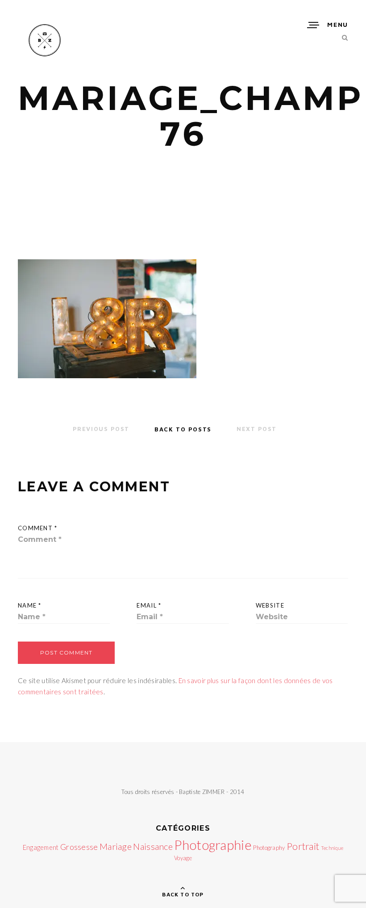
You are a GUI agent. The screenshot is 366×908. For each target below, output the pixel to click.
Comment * (38, 528)
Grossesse (79, 847)
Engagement (41, 847)
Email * (149, 605)
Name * (30, 605)
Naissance (153, 846)
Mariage (116, 846)
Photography (269, 847)
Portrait (303, 846)
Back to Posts (182, 428)
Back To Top (183, 894)
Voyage (183, 858)
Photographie (213, 845)
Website (270, 605)
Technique (332, 848)
